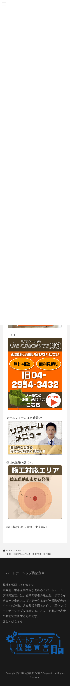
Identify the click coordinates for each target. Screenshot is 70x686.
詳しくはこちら (13, 621)
